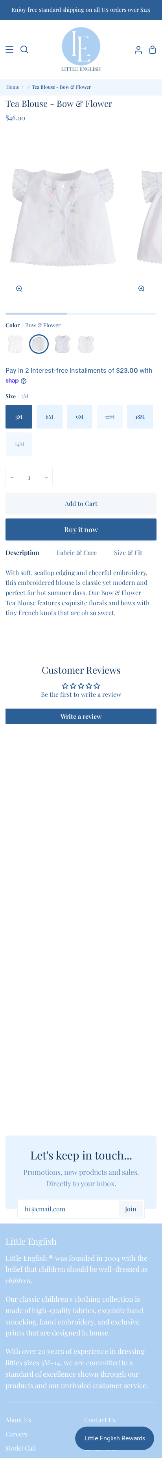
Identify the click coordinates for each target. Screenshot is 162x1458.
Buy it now (81, 529)
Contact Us (100, 1420)
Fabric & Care (77, 552)
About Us (18, 1420)
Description (22, 552)
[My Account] (135, 49)
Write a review (81, 716)
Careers (17, 1434)
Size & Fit (128, 552)
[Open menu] (7, 49)
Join (130, 1209)
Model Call (21, 1448)
